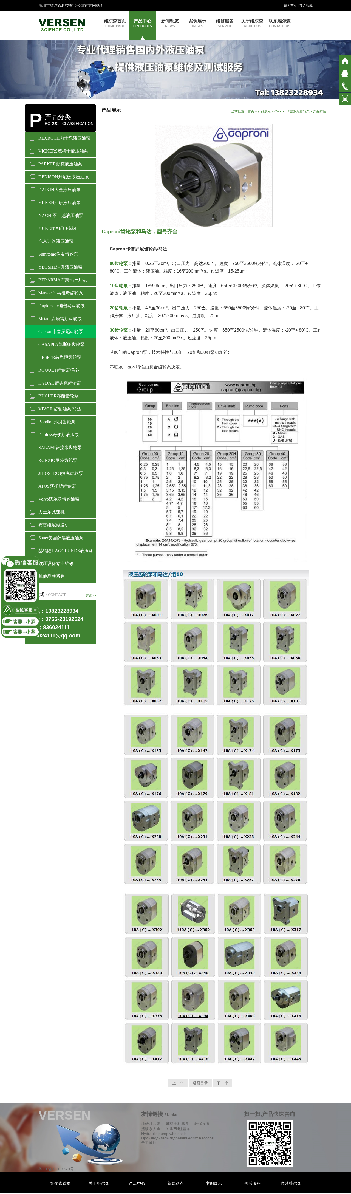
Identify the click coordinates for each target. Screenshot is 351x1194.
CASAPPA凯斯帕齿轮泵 (61, 344)
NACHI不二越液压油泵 (60, 215)
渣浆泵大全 (150, 1129)
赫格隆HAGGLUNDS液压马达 (65, 552)
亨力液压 (149, 1142)
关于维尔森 (252, 23)
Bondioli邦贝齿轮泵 (56, 421)
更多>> (91, 596)
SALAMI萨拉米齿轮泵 (60, 447)
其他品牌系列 (51, 576)
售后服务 (252, 1183)
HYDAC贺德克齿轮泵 (59, 383)
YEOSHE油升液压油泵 (60, 267)
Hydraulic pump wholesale (164, 1133)
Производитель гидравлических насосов (177, 1138)
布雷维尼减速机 (53, 525)
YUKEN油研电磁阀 (57, 228)
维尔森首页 (115, 23)
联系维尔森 (280, 23)
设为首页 (290, 5)
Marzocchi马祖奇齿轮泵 (60, 292)
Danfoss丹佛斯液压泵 (58, 434)
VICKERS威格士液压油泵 (63, 151)
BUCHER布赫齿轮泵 (58, 396)
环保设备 (202, 1123)
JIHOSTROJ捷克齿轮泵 (60, 473)
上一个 (178, 1083)
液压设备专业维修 (55, 563)
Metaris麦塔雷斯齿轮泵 (60, 318)
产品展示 (264, 111)
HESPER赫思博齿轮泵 (59, 357)
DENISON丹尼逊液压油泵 (63, 176)
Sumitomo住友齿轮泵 (58, 254)
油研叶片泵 (150, 1123)
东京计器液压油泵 (55, 241)
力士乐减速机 (51, 512)
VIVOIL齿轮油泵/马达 (59, 409)
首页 (251, 111)
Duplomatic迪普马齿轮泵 (61, 305)
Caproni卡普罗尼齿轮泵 (60, 331)
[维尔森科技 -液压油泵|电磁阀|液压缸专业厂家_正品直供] (61, 24)
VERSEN (64, 1115)
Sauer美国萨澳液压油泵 (60, 537)
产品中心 (142, 23)
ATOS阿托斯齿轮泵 (57, 486)
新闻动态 (170, 23)
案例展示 (197, 23)
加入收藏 (306, 5)
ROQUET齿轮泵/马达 (59, 370)
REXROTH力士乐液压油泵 (64, 138)
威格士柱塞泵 (177, 1123)
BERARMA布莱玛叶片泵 (62, 280)
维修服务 (225, 23)
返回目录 (200, 1083)
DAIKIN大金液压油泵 (59, 189)
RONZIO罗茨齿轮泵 (57, 460)
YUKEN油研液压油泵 (59, 202)
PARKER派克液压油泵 (60, 164)
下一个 (222, 1083)
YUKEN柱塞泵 (178, 1129)
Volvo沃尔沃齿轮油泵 (59, 499)
